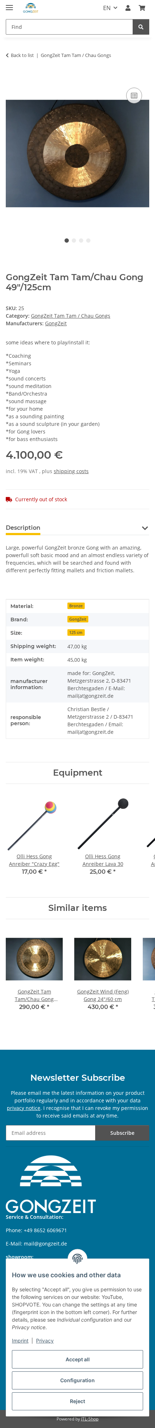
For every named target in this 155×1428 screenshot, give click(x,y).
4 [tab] (88, 240)
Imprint (20, 1340)
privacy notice (23, 1108)
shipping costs (71, 471)
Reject (77, 1401)
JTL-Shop (89, 1419)
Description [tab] (23, 527)
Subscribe (122, 1132)
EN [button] (107, 8)
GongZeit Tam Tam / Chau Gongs (70, 315)
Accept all (78, 1359)
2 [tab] (74, 240)
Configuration (77, 1380)
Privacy (45, 1340)
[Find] (141, 27)
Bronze (76, 605)
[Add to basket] (11, 78)
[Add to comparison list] (134, 95)
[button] (127, 8)
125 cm (76, 632)
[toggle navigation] (9, 4)
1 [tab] (67, 240)
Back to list (22, 55)
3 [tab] (81, 240)
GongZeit (77, 619)
